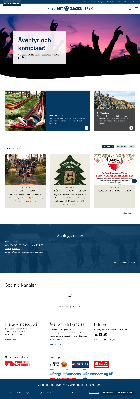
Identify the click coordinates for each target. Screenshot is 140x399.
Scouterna (84, 2)
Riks (132, 147)
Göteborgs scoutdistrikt (131, 2)
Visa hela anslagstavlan (123, 262)
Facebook (100, 334)
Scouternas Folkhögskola (97, 2)
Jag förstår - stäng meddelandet (117, 393)
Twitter (105, 334)
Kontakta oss (10, 339)
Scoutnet (110, 2)
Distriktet (121, 147)
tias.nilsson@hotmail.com (21, 329)
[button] (134, 181)
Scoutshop (118, 2)
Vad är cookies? (94, 393)
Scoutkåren (108, 147)
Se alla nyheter (126, 213)
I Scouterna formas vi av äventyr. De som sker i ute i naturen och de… (24, 248)
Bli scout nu (54, 344)
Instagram (96, 334)
